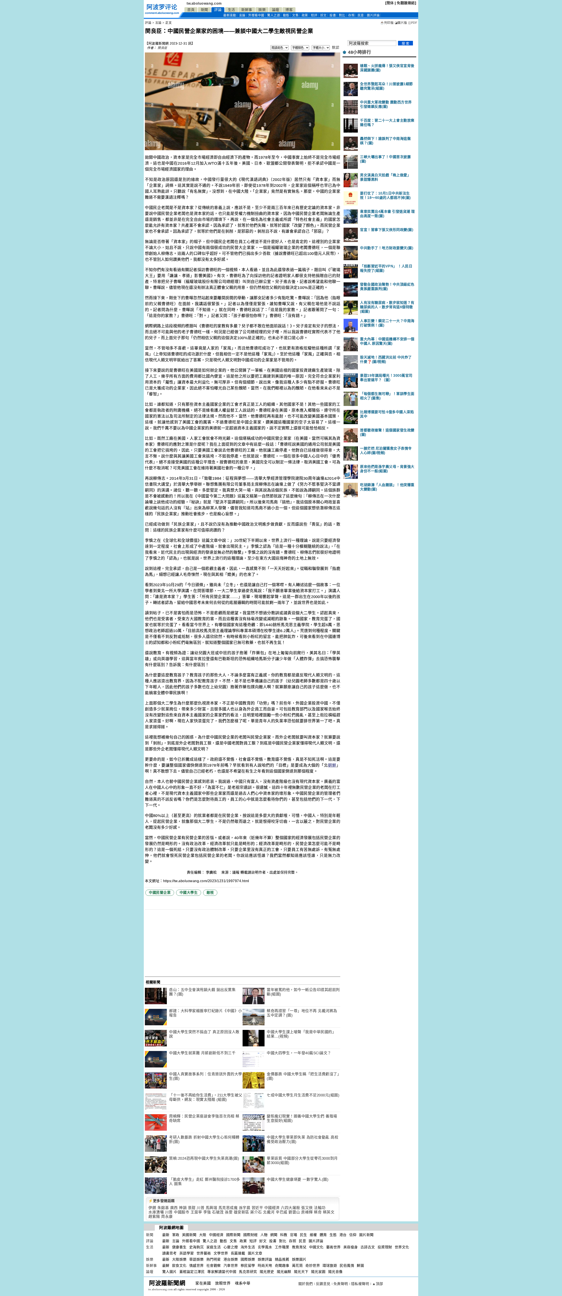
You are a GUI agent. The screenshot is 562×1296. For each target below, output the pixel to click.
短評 (314, 15)
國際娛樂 (248, 1259)
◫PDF (412, 22)
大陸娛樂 (179, 1259)
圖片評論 (316, 1241)
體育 (323, 1235)
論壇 (275, 10)
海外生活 (248, 1247)
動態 (286, 15)
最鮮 (165, 1265)
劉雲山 (294, 1212)
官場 (293, 1235)
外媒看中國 (256, 15)
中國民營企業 (160, 892)
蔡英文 (329, 1212)
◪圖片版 (401, 22)
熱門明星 (213, 1259)
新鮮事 (246, 10)
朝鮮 (332, 765)
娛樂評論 (265, 1259)
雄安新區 (241, 1212)
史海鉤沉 (196, 1247)
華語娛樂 (196, 1259)
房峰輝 (307, 1212)
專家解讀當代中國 (221, 1272)
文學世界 (221, 1253)
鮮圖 (360, 1265)
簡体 (390, 3)
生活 (231, 10)
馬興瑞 (211, 1208)
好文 (323, 15)
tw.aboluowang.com (204, 3)
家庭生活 (213, 1247)
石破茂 (218, 1212)
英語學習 (186, 1253)
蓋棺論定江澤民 (192, 1272)
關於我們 (305, 1284)
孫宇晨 (244, 1208)
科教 (283, 1235)
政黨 (305, 15)
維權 (313, 1235)
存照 (351, 15)
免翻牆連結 (406, 3)
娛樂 (262, 10)
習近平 (257, 1208)
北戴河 (269, 1212)
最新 (229, 15)
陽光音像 (335, 1272)
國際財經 (250, 1235)
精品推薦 (282, 1259)
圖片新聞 (366, 1235)
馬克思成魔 (228, 1208)
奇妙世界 (312, 1265)
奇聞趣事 (282, 1265)
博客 (289, 10)
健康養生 (179, 1247)
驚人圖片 (169, 1272)
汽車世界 (230, 1265)
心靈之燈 (230, 1247)
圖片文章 (255, 1253)
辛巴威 (281, 1212)
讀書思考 (169, 1253)
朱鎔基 (163, 1208)
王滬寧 (196, 1212)
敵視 (210, 892)
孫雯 (228, 1212)
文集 (295, 15)
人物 (264, 1235)
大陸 (202, 1235)
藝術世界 (333, 1247)
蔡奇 (318, 1212)
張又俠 (307, 1208)
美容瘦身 (350, 1247)
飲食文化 (179, 1265)
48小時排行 (359, 52)
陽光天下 (301, 1272)
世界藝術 (203, 1253)
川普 (200, 1208)
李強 (207, 1212)
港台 (343, 1235)
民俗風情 (347, 1265)
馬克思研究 (248, 1272)
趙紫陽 (154, 1217)
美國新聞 (189, 1235)
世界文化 (402, 1247)
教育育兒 (299, 1247)
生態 (333, 1235)
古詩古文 (367, 1247)
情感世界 (196, 1265)
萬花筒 (297, 1265)
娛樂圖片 (299, 1259)
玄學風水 (265, 1247)
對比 (342, 15)
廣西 (174, 1208)
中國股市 (181, 1212)
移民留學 (248, 1265)
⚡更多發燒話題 (161, 1201)
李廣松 (212, 872)
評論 (218, 10)
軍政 (175, 1235)
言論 (242, 15)
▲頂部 (377, 1284)
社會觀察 (213, 1265)
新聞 (204, 10)
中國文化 (316, 1247)
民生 (303, 1235)
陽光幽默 (284, 1272)
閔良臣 (162, 48)
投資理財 (385, 1247)
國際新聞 (233, 1235)
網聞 (273, 1235)
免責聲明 (340, 1284)
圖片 (373, 15)
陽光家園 (318, 1272)
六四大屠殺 (290, 1208)
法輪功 (320, 1208)
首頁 (191, 10)
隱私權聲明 (360, 1284)
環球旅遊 (329, 1265)
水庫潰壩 (156, 1212)
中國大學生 (189, 892)
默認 (335, 47)
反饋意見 (323, 1284)
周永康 (167, 1217)
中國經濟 (272, 1208)
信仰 (353, 1235)
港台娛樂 (230, 1259)
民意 (361, 15)
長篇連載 (238, 1253)
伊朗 (152, 1208)
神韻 (183, 1208)
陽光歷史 (267, 1272)
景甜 (192, 1208)
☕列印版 (387, 22)
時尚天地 (265, 1265)
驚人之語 (273, 15)
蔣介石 (256, 1212)
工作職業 (282, 1247)
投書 (333, 15)
